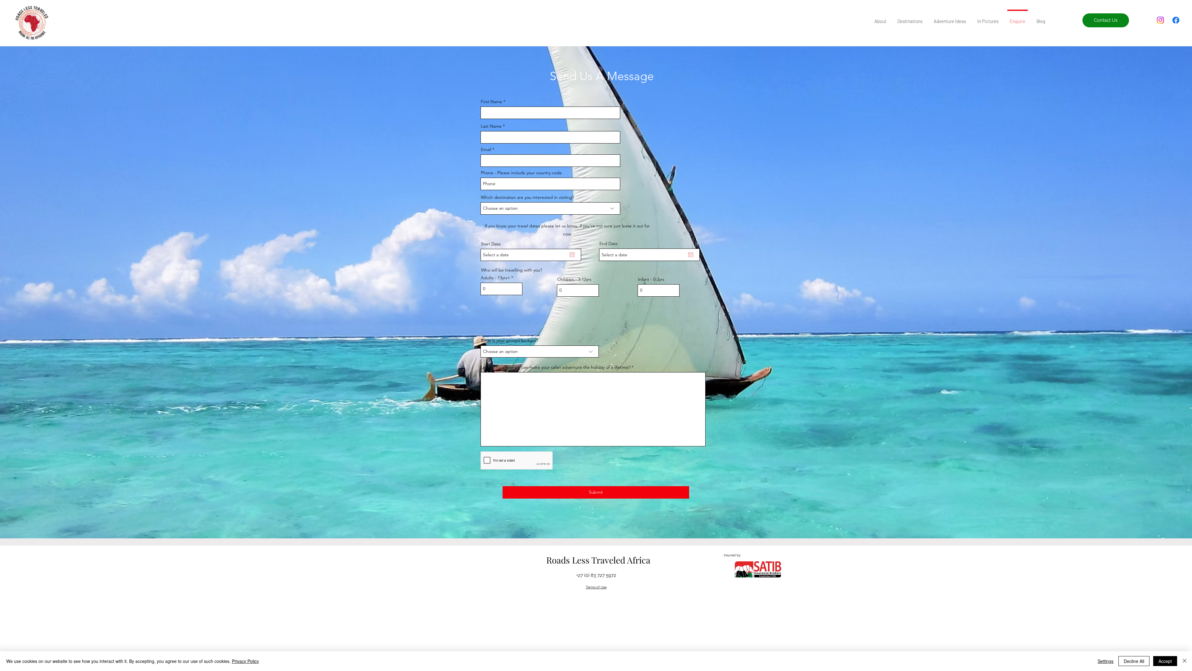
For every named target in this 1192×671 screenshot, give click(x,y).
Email (486, 149)
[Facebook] (1176, 20)
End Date (608, 243)
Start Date (491, 244)
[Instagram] (1160, 20)
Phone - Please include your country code (521, 173)
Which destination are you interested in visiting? (527, 197)
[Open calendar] (572, 254)
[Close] (1184, 661)
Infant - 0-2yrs (651, 279)
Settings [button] (1105, 661)
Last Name (491, 126)
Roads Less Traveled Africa (598, 560)
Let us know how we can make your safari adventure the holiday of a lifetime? (555, 367)
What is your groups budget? (509, 340)
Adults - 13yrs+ (495, 278)
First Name (491, 101)
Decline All (1134, 661)
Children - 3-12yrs (574, 279)
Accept (1165, 661)
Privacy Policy (245, 661)
